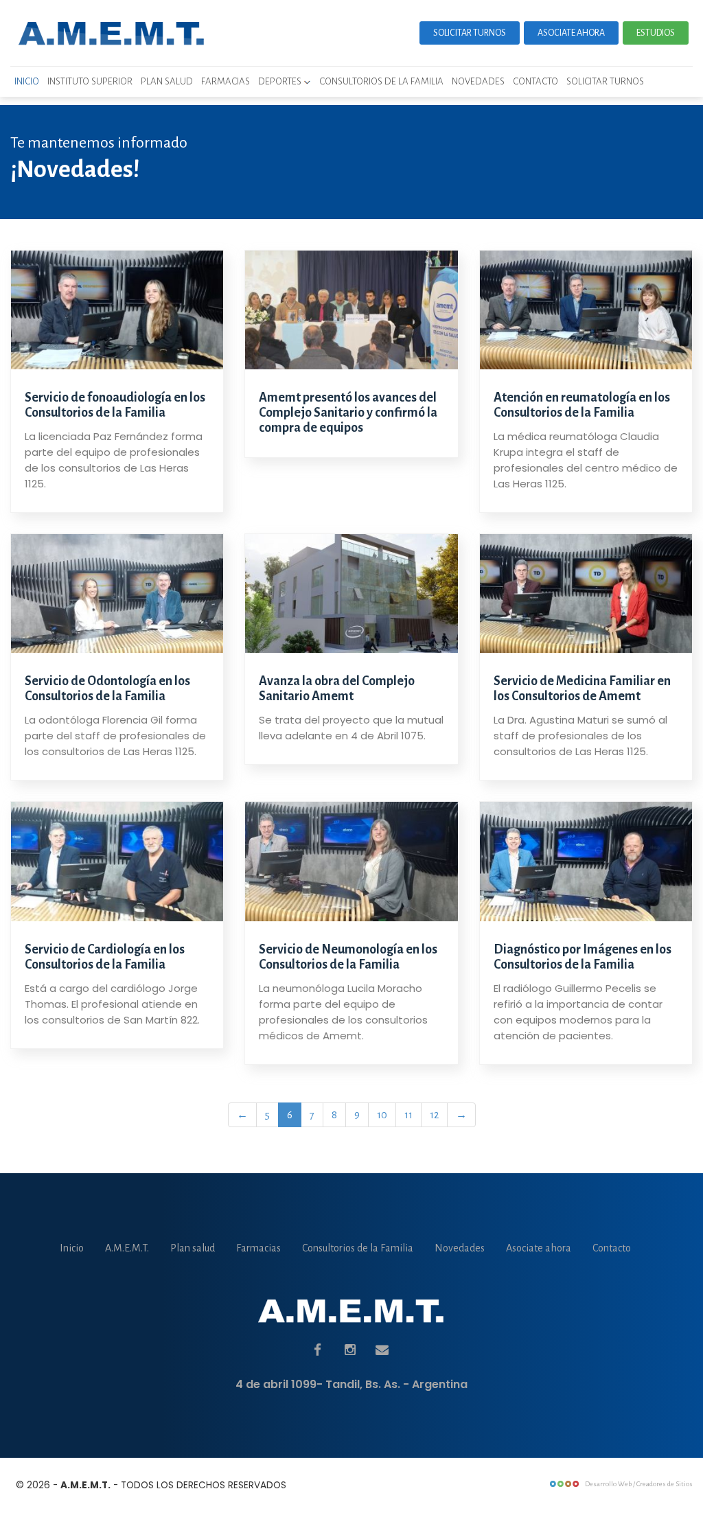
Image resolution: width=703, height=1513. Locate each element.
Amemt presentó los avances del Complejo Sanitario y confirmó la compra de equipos (348, 413)
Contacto (535, 81)
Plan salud (167, 81)
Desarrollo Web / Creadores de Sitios (639, 1484)
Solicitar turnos (469, 33)
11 (408, 1114)
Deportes (280, 81)
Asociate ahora (571, 33)
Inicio (26, 81)
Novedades (478, 81)
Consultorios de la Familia (381, 81)
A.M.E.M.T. (127, 1248)
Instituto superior (89, 81)
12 (434, 1114)
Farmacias (225, 81)
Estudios (655, 33)
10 (382, 1114)
